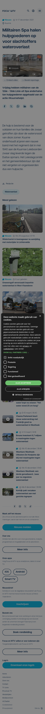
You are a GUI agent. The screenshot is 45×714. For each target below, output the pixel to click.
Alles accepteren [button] (23, 383)
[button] (22, 352)
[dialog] (22, 357)
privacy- (26, 346)
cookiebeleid (8, 349)
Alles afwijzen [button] (23, 389)
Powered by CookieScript (32, 399)
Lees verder (19, 349)
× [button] (40, 316)
